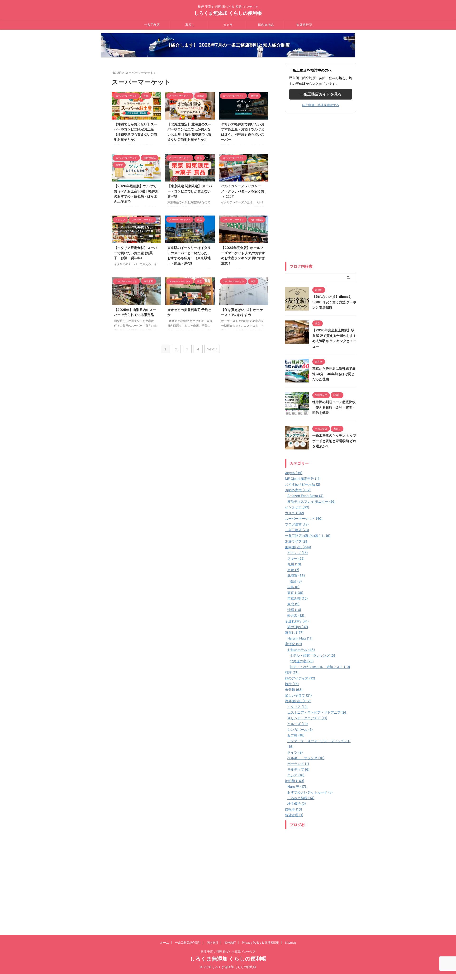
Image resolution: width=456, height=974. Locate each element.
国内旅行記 (266, 25)
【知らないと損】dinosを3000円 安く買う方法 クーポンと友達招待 (334, 302)
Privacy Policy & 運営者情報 (260, 942)
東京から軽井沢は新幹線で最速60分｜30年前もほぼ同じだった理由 (334, 373)
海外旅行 (230, 942)
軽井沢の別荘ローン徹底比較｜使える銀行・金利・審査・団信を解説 (334, 407)
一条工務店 (152, 25)
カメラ (228, 25)
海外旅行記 (304, 25)
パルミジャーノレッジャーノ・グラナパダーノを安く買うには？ (242, 191)
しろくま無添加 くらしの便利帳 (228, 13)
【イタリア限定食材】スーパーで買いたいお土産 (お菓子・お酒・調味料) (135, 253)
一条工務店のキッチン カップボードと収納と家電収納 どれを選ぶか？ (334, 440)
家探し (190, 25)
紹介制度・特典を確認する (320, 105)
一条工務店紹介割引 (188, 942)
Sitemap (290, 942)
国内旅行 (212, 942)
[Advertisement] (320, 188)
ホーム (164, 942)
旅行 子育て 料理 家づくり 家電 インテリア (228, 951)
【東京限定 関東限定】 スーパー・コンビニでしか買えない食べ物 (189, 191)
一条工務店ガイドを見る (321, 94)
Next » (212, 349)
